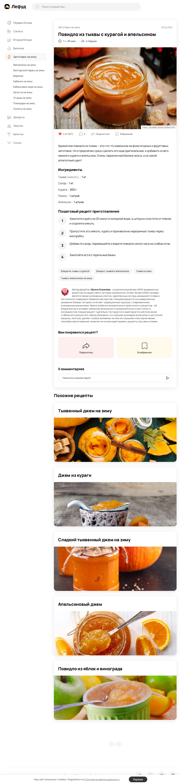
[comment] (168, 378)
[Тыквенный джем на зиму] (115, 440)
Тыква (62, 177)
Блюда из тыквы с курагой (75, 271)
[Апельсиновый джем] (115, 633)
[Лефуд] (15, 6)
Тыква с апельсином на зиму (76, 278)
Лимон (62, 196)
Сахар (62, 183)
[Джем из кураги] (115, 504)
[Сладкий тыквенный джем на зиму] (115, 569)
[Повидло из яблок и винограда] (115, 698)
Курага (62, 190)
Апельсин (64, 202)
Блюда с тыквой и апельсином (112, 271)
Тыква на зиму (144, 271)
